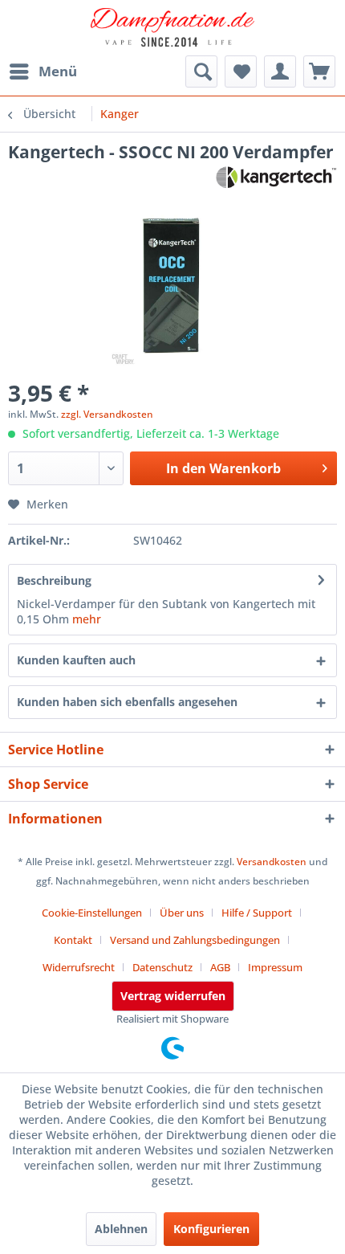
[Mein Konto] (280, 71)
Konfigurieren (211, 1228)
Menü (58, 71)
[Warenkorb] (319, 71)
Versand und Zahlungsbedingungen (195, 940)
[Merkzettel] (241, 71)
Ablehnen (121, 1228)
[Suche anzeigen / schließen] (201, 71)
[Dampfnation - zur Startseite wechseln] (173, 28)
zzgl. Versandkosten (107, 414)
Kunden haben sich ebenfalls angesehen (127, 701)
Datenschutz (162, 967)
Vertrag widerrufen (172, 995)
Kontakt (73, 940)
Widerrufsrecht (79, 967)
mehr (86, 619)
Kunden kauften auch (76, 660)
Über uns (182, 912)
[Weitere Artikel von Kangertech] (276, 177)
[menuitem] (42, 71)
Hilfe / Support (256, 912)
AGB (220, 967)
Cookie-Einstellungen (92, 912)
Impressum (275, 967)
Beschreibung (54, 580)
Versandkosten (271, 861)
